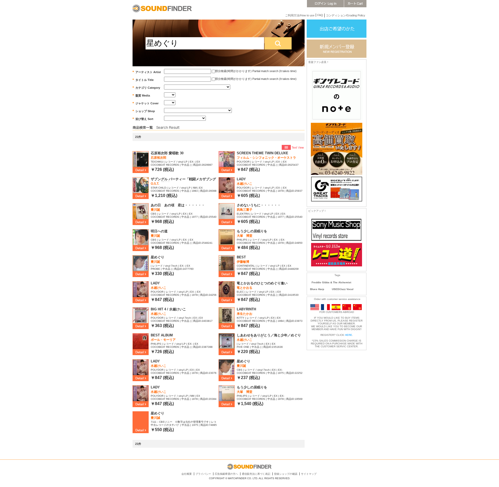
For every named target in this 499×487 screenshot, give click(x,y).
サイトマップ (309, 473)
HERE (348, 335)
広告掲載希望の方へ (226, 473)
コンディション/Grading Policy (345, 15)
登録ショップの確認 (285, 473)
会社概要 (186, 473)
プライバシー (203, 473)
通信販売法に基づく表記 (256, 473)
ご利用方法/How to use (299, 15)
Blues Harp (317, 289)
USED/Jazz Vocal (342, 289)
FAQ (320, 15)
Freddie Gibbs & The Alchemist (331, 282)
